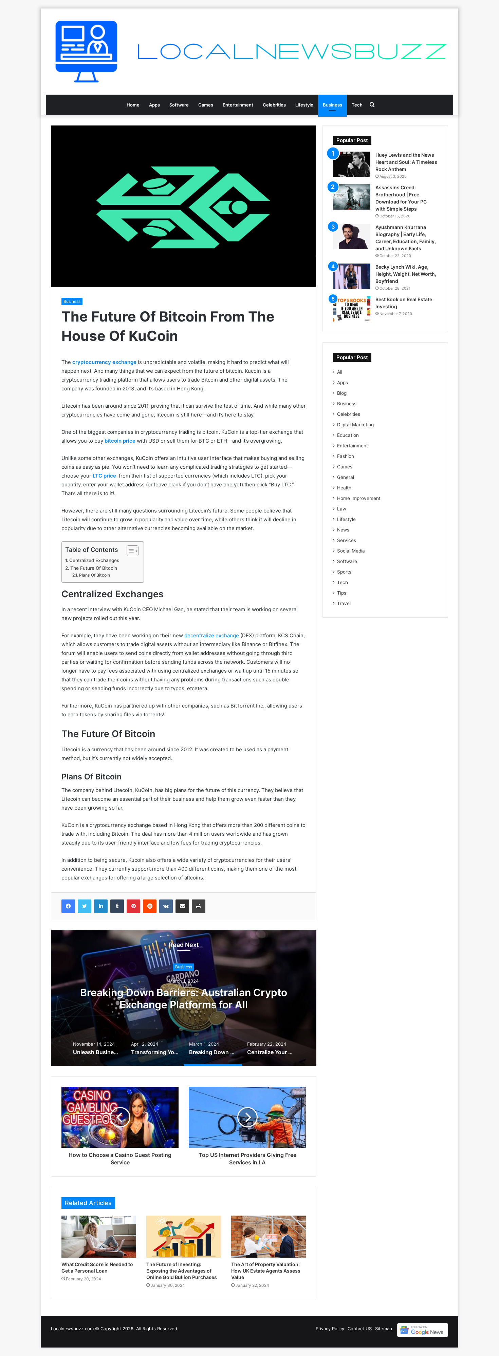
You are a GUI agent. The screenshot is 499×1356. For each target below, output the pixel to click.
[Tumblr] (117, 906)
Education (348, 435)
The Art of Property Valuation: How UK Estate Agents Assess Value (265, 1270)
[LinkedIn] (101, 906)
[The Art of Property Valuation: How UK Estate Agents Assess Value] (268, 1237)
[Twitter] (84, 906)
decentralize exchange (211, 635)
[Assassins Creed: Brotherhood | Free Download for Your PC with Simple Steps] (351, 197)
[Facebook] (68, 906)
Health (344, 487)
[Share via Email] (182, 906)
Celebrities (274, 105)
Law (341, 508)
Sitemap (383, 1328)
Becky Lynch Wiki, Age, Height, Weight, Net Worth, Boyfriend (405, 274)
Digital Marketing (355, 424)
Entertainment (238, 105)
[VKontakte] (166, 906)
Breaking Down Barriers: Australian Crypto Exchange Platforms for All (183, 998)
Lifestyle (304, 105)
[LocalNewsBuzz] (249, 51)
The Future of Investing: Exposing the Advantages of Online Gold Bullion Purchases (181, 1270)
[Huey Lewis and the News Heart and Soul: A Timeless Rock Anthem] (351, 164)
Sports (344, 572)
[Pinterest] (133, 906)
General (345, 477)
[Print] (198, 906)
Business (332, 105)
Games (205, 105)
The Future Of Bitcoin (93, 568)
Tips (341, 593)
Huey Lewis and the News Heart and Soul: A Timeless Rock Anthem (406, 162)
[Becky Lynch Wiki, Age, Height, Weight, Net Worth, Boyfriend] (351, 276)
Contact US (360, 1328)
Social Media (351, 551)
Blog (342, 393)
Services (346, 540)
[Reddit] (149, 906)
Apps (154, 105)
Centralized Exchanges (94, 560)
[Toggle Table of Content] (129, 551)
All (339, 372)
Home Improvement (359, 498)
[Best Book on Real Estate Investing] (351, 309)
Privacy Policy (330, 1328)
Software (179, 105)
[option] (183, 998)
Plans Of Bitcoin (94, 575)
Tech (357, 105)
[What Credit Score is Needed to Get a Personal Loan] (98, 1237)
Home (133, 105)
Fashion (345, 456)
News (343, 529)
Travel (344, 603)
